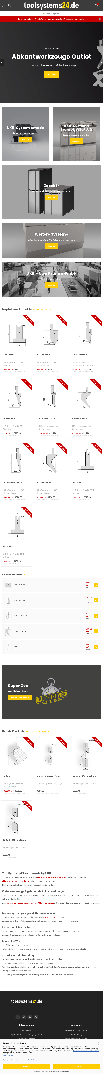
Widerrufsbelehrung (27, 1038)
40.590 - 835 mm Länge (84, 776)
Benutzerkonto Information (76, 1030)
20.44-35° (8, 546)
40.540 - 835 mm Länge (15, 840)
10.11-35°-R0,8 (10, 418)
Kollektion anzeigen (44, 310)
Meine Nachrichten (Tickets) (76, 1038)
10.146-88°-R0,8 (79, 418)
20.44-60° (78, 482)
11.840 (7, 776)
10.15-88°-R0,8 (44, 482)
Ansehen (51, 74)
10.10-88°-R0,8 (80, 354)
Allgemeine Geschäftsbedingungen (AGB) (27, 1034)
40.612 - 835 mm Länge (48, 776)
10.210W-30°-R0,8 (13, 482)
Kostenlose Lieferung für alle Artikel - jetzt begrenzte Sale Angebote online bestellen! (51, 19)
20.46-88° (9, 354)
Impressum (26, 1030)
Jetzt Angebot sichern (20, 697)
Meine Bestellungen (76, 1034)
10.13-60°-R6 (43, 354)
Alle (26, 575)
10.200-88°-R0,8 (46, 418)
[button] (2, 62)
